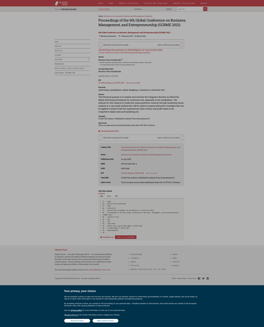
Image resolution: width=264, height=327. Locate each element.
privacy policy (76, 310)
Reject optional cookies (105, 321)
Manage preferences (71, 315)
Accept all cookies (77, 321)
